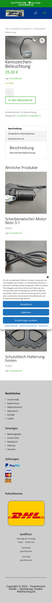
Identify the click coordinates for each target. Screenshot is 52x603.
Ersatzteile (15, 28)
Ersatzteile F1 (27, 28)
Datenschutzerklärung (28, 325)
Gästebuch (12, 441)
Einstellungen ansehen (26, 320)
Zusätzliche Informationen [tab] (21, 133)
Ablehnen (26, 312)
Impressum (43, 325)
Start (7, 28)
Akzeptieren (26, 304)
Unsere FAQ (13, 438)
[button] (47, 277)
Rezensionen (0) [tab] (16, 138)
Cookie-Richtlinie (11, 325)
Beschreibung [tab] (15, 128)
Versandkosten (15, 78)
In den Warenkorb (20, 100)
